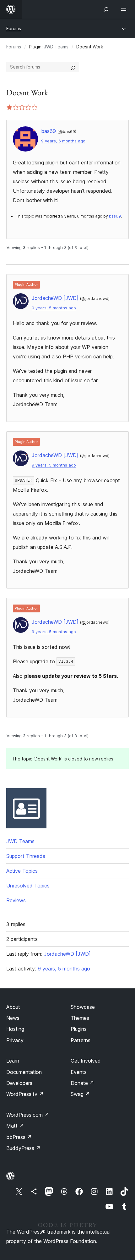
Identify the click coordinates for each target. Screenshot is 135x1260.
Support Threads (25, 856)
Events (79, 1072)
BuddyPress (23, 1148)
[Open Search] (106, 9)
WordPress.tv (25, 1094)
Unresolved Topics (28, 885)
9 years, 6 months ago (63, 141)
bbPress (19, 1137)
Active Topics (22, 871)
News (12, 1018)
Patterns (80, 1040)
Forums (13, 28)
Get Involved (86, 1061)
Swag (80, 1094)
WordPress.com (27, 1115)
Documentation (24, 1072)
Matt (15, 1126)
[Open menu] (125, 9)
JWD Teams (56, 46)
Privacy (15, 1040)
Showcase (83, 1007)
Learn (12, 1061)
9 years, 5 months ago (54, 308)
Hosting (15, 1029)
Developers (19, 1083)
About (13, 1007)
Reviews (16, 900)
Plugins (79, 1029)
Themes (80, 1018)
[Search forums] (73, 67)
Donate (82, 1083)
